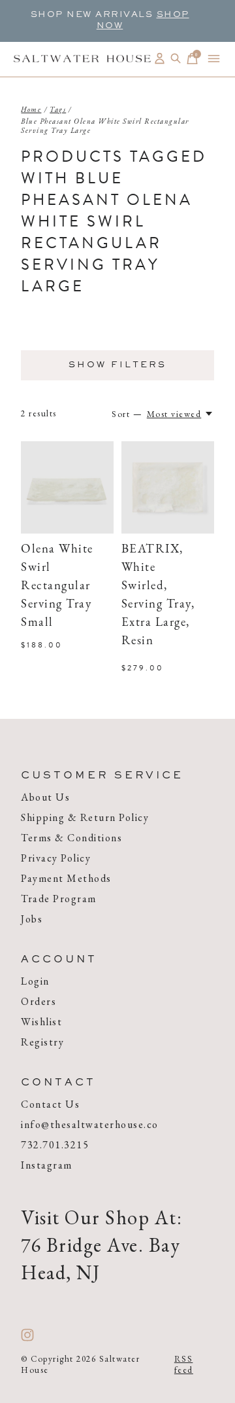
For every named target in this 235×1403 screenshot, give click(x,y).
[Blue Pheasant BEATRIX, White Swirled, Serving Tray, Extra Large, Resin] (167, 487)
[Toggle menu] (214, 58)
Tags (58, 109)
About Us (45, 797)
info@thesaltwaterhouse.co (90, 1124)
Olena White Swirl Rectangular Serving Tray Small (57, 586)
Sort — (127, 414)
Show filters (117, 365)
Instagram (46, 1165)
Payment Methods (66, 878)
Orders (38, 1001)
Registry (42, 1042)
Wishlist (41, 1022)
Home (31, 109)
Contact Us (50, 1104)
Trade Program (59, 898)
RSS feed (183, 1364)
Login (35, 981)
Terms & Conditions (71, 838)
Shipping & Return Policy (85, 817)
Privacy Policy (56, 858)
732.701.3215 (55, 1145)
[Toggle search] (176, 58)
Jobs (31, 919)
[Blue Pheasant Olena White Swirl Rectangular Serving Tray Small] (67, 487)
